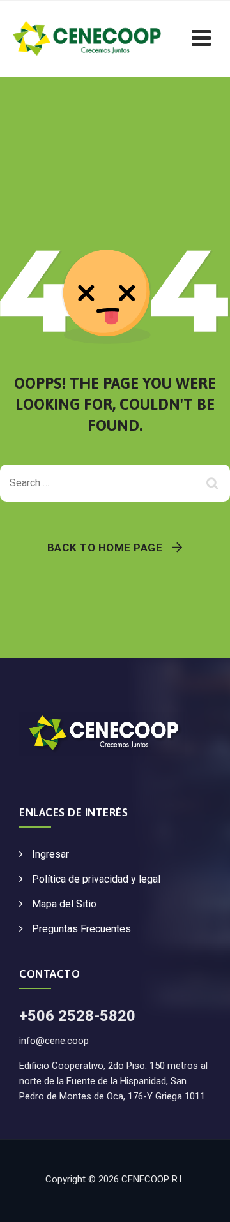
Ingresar (50, 854)
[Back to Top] (202, 1201)
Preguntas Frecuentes (81, 929)
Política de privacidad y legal (96, 879)
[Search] (214, 483)
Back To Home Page (105, 547)
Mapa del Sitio (64, 904)
